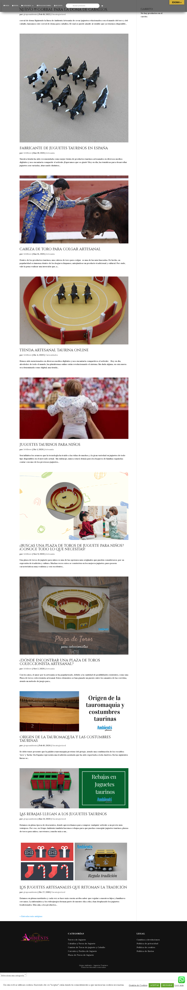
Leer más (179, 985)
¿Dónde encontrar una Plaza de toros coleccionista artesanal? (60, 662)
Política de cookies (146, 947)
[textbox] (13, 975)
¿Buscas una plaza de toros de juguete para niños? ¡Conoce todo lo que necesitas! (72, 547)
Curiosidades (51, 355)
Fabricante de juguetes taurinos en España (64, 148)
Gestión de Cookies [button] (138, 985)
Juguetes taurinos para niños (50, 444)
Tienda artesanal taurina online (54, 350)
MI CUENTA (58, 5)
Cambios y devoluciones (148, 939)
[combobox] (13, 974)
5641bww (27, 153)
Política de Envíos (145, 951)
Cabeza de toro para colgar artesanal (60, 249)
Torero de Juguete (77, 939)
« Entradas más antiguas (31, 916)
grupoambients (30, 14)
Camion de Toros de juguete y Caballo (86, 947)
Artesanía (50, 153)
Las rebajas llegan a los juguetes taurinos (63, 814)
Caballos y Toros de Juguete (81, 943)
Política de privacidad (147, 943)
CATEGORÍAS (27, 5)
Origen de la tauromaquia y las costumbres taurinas (65, 739)
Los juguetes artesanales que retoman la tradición (73, 887)
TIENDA (15, 5)
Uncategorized (59, 14)
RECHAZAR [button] (167, 985)
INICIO (7, 5)
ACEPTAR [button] (154, 985)
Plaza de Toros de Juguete (81, 955)
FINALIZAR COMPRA (44, 5)
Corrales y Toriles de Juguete (82, 951)
